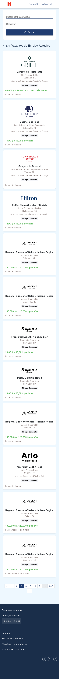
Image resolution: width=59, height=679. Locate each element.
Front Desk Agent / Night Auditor (29, 336)
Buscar (31, 32)
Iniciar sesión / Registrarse (39, 4)
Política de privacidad (14, 649)
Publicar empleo (11, 620)
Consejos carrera (11, 615)
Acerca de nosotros (12, 638)
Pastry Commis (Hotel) (29, 377)
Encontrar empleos (12, 610)
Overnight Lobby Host (29, 466)
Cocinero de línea (29, 121)
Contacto (6, 633)
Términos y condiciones (14, 644)
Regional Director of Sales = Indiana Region (29, 252)
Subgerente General (30, 166)
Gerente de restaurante (29, 71)
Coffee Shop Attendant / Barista (29, 205)
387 (51, 586)
